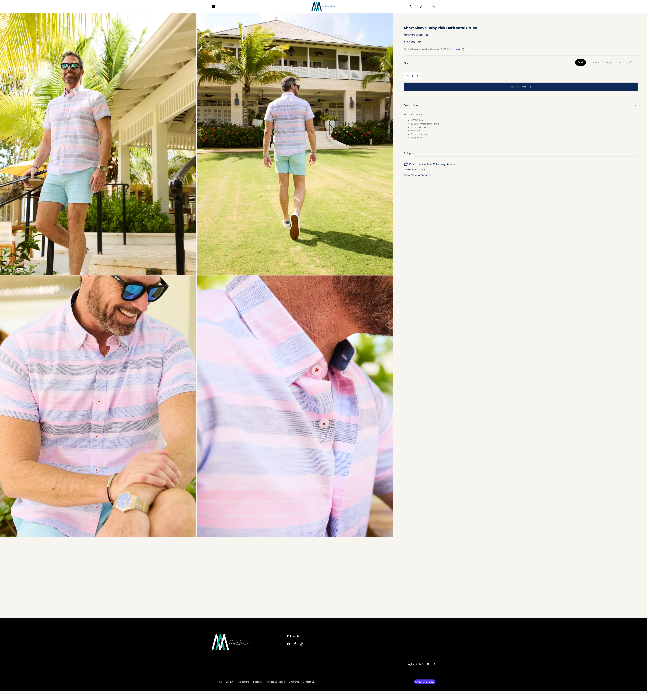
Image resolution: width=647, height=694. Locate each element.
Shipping (409, 153)
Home (219, 682)
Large (609, 62)
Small (580, 62)
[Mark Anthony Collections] (323, 6)
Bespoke (257, 682)
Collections (243, 682)
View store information (418, 174)
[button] (214, 6)
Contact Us (308, 682)
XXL (631, 62)
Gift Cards (294, 682)
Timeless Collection (275, 682)
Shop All (230, 682)
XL (620, 62)
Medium (595, 62)
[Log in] (422, 7)
